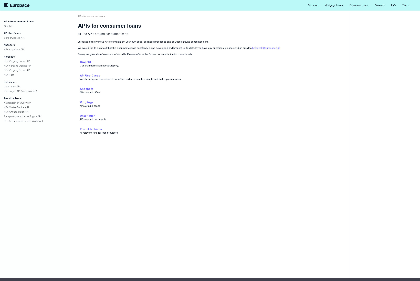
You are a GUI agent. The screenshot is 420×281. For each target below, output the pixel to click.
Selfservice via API (14, 37)
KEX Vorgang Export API (17, 70)
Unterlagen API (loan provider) (20, 91)
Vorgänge (86, 102)
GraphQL (9, 26)
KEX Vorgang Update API (17, 65)
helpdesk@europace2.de (266, 48)
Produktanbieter (91, 129)
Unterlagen (87, 115)
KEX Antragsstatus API (16, 111)
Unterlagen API (12, 86)
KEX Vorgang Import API (17, 61)
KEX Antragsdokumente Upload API (23, 121)
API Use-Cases (90, 75)
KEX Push (9, 74)
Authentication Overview (17, 102)
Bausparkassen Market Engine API (22, 116)
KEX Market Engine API (16, 107)
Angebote (86, 88)
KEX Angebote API (14, 49)
